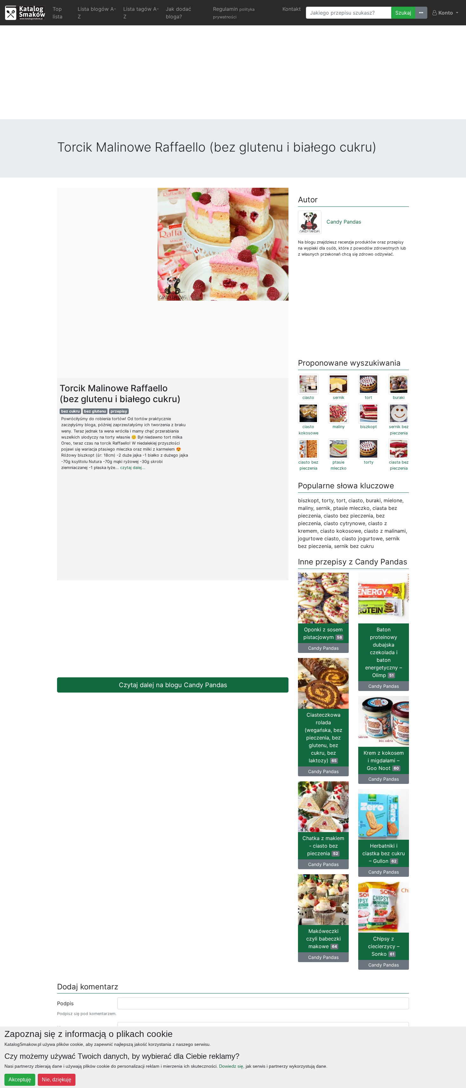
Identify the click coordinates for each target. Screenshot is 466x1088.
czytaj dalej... (133, 467)
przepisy (119, 411)
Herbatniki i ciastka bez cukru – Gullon (383, 853)
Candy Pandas (344, 221)
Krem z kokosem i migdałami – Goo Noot (384, 760)
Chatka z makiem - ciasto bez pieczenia (323, 846)
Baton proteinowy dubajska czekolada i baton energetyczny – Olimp (383, 652)
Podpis (65, 1003)
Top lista (57, 13)
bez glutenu (95, 411)
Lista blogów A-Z (97, 13)
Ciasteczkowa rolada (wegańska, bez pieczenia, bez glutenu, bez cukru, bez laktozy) (323, 738)
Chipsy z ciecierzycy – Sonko (383, 946)
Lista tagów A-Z (141, 13)
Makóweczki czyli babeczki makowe (323, 938)
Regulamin (234, 12)
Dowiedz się (231, 1066)
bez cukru (70, 411)
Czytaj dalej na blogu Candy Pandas (173, 685)
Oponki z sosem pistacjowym (323, 633)
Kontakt (291, 9)
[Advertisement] (233, 74)
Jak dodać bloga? (178, 13)
